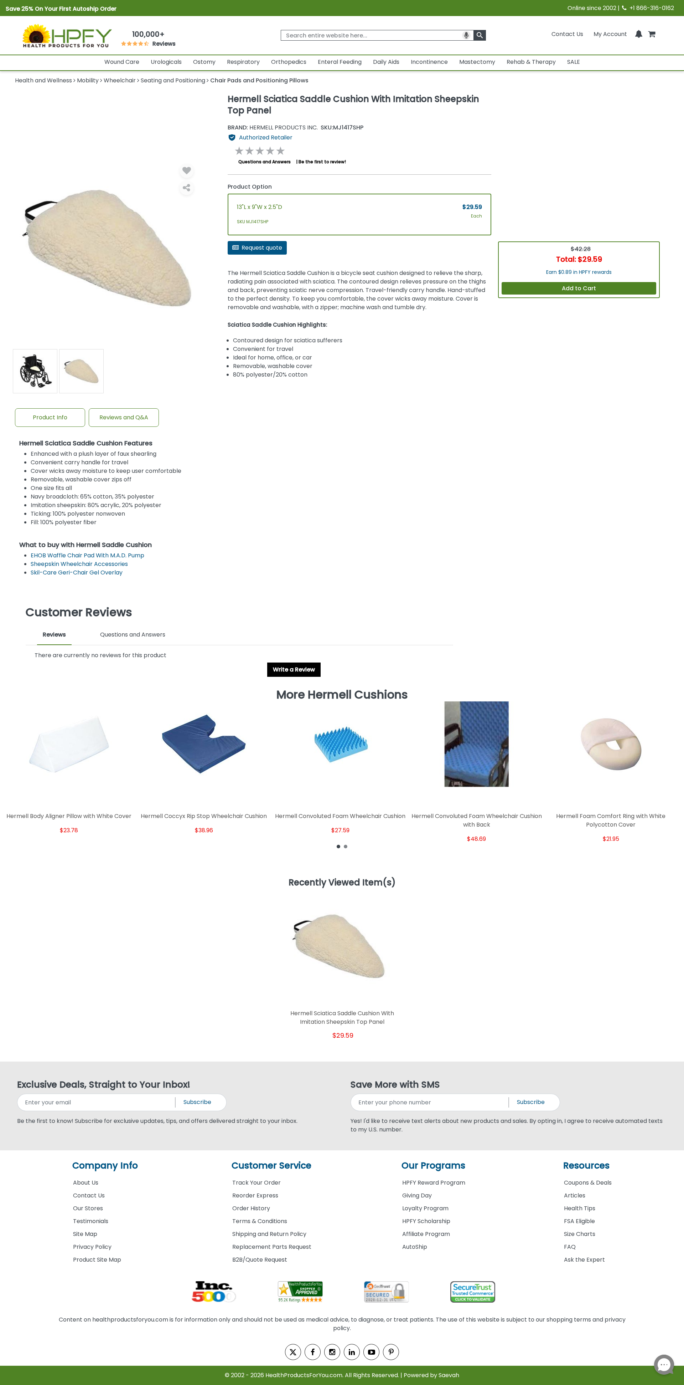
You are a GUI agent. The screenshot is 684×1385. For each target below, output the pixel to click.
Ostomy (204, 62)
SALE (573, 62)
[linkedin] (352, 1352)
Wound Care (121, 62)
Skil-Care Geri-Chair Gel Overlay (77, 572)
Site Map (85, 1234)
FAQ (570, 1247)
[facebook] (313, 1352)
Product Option (250, 186)
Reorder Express (255, 1195)
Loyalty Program (425, 1208)
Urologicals (166, 62)
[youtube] (371, 1352)
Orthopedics (288, 62)
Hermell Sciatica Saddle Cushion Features (85, 443)
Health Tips (579, 1208)
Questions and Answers (264, 162)
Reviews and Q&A (123, 417)
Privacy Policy (92, 1247)
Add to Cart (579, 288)
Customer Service (271, 1165)
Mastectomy (477, 62)
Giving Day (417, 1195)
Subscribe (197, 1102)
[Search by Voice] (466, 35)
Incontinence (429, 62)
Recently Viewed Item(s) (342, 883)
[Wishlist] (187, 171)
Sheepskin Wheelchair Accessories (79, 564)
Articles (574, 1195)
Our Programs (433, 1165)
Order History (251, 1208)
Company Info (105, 1165)
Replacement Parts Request (271, 1247)
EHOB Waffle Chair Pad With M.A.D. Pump (87, 555)
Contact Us (567, 34)
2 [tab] (345, 846)
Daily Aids (386, 62)
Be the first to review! (322, 162)
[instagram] (332, 1352)
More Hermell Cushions (342, 694)
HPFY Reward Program (433, 1183)
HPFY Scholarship (426, 1221)
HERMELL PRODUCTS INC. (273, 128)
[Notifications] (639, 34)
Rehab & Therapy (531, 62)
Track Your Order (256, 1183)
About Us (85, 1183)
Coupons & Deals (588, 1183)
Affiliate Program (426, 1234)
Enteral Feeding (340, 62)
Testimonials (90, 1221)
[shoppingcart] (651, 34)
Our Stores (88, 1208)
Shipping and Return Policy (269, 1234)
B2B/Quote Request (259, 1260)
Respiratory (243, 62)
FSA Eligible (579, 1221)
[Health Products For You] (67, 35)
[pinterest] (391, 1352)
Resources (586, 1165)
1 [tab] (338, 846)
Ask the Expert (584, 1260)
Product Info (50, 417)
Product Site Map (97, 1260)
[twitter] (293, 1352)
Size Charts (579, 1234)
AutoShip (414, 1247)
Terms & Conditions (259, 1221)
